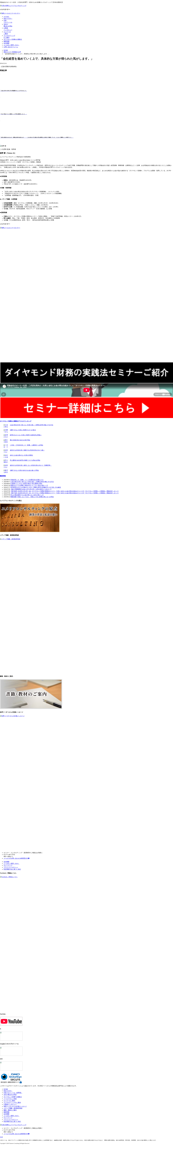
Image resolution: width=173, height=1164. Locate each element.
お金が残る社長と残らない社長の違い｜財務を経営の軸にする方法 (31, 425)
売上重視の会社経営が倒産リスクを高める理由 (25, 460)
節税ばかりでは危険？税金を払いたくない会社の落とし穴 (29, 485)
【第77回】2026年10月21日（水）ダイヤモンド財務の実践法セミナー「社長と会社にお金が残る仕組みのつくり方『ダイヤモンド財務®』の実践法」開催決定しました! (64, 493)
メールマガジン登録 (10, 1099)
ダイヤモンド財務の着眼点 (13, 1097)
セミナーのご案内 (9, 1100)
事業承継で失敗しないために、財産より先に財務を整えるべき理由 (32, 497)
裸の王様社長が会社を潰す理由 (20, 440)
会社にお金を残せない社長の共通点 (21, 455)
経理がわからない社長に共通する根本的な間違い (26, 435)
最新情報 (6, 41)
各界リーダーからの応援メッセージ (15, 1106)
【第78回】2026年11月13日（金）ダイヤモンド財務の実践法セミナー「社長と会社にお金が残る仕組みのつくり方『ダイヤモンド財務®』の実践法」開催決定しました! (64, 491)
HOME (6, 50)
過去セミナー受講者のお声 (12, 52)
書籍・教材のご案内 (10, 1110)
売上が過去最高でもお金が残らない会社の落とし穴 (27, 495)
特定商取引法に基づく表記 (12, 869)
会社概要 (6, 43)
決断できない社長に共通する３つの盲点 (23, 430)
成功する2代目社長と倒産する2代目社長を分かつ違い (27, 450)
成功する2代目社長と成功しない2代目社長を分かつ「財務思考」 (31, 465)
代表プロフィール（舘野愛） (13, 1092)
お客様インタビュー (10, 1104)
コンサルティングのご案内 (12, 1102)
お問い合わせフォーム (11, 47)
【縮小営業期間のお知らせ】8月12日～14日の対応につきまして (31, 489)
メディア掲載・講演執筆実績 (13, 1108)
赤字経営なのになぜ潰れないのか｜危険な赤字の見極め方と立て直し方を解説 (35, 487)
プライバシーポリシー (11, 867)
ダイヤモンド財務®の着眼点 (13, 39)
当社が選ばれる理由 (10, 1094)
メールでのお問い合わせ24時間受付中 (16, 858)
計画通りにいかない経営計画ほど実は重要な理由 (26, 483)
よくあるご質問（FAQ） (11, 45)
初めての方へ (8, 18)
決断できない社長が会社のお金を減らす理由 (24, 470)
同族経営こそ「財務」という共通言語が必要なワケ (27, 480)
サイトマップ (8, 865)
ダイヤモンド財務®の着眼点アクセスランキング (15, 421)
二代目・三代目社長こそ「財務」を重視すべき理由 (26, 445)
